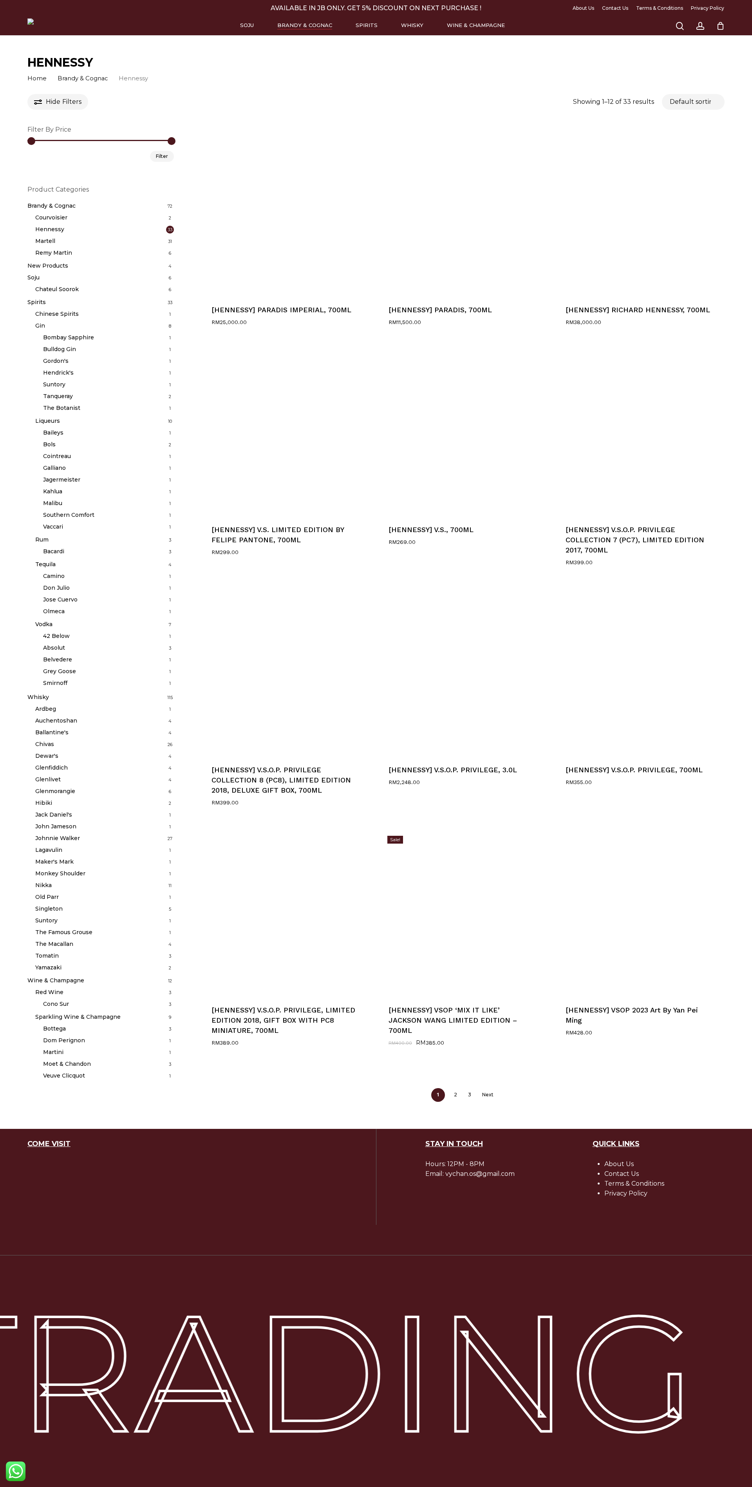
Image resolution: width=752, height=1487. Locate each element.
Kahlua (52, 491)
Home (37, 78)
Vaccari (53, 526)
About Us (619, 1164)
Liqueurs (47, 420)
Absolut (54, 647)
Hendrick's (58, 372)
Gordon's (56, 360)
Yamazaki (48, 967)
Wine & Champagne (55, 980)
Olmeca (54, 611)
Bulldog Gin (59, 349)
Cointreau (57, 456)
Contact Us (621, 1173)
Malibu (52, 503)
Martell (45, 241)
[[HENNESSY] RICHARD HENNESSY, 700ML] (639, 210)
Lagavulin (48, 849)
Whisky (38, 697)
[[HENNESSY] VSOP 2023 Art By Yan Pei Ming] (639, 910)
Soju (33, 277)
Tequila (45, 564)
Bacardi (53, 551)
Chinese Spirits (57, 313)
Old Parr (47, 896)
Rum (42, 539)
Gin (40, 325)
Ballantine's (52, 732)
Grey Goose (59, 671)
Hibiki (43, 802)
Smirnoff (55, 682)
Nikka (43, 885)
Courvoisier (51, 217)
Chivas (44, 744)
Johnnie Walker (57, 838)
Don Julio (56, 587)
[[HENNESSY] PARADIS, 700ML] (462, 210)
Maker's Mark (54, 861)
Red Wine (49, 992)
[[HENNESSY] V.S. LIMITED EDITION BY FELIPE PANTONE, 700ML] (285, 430)
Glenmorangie (55, 791)
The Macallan (54, 943)
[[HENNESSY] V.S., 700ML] (462, 430)
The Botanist (61, 407)
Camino (54, 576)
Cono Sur (56, 1003)
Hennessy (49, 229)
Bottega (54, 1028)
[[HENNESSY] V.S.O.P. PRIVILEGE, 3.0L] (462, 670)
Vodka (43, 624)
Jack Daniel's (53, 814)
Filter (162, 156)
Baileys (53, 432)
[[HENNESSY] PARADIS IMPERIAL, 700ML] (285, 210)
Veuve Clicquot (64, 1075)
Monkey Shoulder (60, 873)
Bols (49, 444)
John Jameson (55, 826)
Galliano (54, 467)
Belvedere (57, 659)
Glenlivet (48, 779)
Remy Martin (53, 252)
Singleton (49, 908)
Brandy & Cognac (83, 78)
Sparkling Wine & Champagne (78, 1016)
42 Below (56, 635)
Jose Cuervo (60, 599)
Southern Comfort (68, 514)
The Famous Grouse (63, 932)
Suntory (54, 384)
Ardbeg (45, 708)
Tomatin (47, 955)
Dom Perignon (64, 1040)
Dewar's (46, 755)
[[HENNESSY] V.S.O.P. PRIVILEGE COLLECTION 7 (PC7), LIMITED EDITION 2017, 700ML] (639, 430)
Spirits (36, 302)
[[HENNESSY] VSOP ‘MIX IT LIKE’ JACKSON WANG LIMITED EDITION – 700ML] (462, 910)
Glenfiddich (51, 767)
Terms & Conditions (634, 1183)
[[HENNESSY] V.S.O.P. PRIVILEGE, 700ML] (639, 670)
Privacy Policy (625, 1193)
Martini (53, 1052)
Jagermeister (61, 479)
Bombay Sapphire (68, 337)
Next (488, 1095)
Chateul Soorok (57, 289)
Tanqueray (58, 396)
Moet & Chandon (67, 1063)
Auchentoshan (56, 720)
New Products (47, 265)
